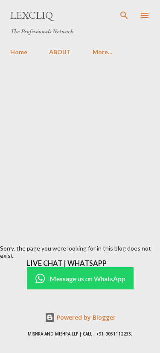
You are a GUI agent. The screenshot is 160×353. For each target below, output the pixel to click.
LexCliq (31, 15)
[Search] (124, 15)
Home (18, 51)
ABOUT (60, 51)
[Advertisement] (80, 147)
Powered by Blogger (85, 317)
